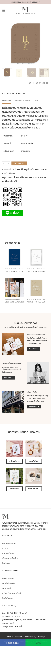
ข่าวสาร (5, 548)
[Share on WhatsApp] (30, 83)
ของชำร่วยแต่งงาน (10, 583)
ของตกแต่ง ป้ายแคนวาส (14, 302)
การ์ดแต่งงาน (8, 578)
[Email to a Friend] (40, 83)
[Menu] (4, 10)
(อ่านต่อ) (42, 529)
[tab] (6, 101)
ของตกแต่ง (7, 588)
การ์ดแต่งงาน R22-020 (36, 302)
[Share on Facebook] (33, 83)
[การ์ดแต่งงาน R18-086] (14, 257)
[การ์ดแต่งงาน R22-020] (36, 287)
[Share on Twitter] (37, 83)
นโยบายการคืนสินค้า (10, 558)
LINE (38, 643)
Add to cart (19, 163)
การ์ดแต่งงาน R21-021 (36, 271)
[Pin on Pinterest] (43, 83)
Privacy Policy (30, 636)
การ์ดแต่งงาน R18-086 (14, 271)
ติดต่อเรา (6, 563)
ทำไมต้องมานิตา (9, 543)
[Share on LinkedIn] (47, 83)
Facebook (12, 643)
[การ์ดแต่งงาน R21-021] (36, 257)
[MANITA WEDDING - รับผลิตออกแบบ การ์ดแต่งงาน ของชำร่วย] (25, 10)
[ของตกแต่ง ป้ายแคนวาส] (14, 287)
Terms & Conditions (14, 636)
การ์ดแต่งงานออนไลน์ (11, 593)
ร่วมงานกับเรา (8, 553)
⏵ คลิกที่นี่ (17, 626)
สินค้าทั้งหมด (7, 598)
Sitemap (41, 636)
